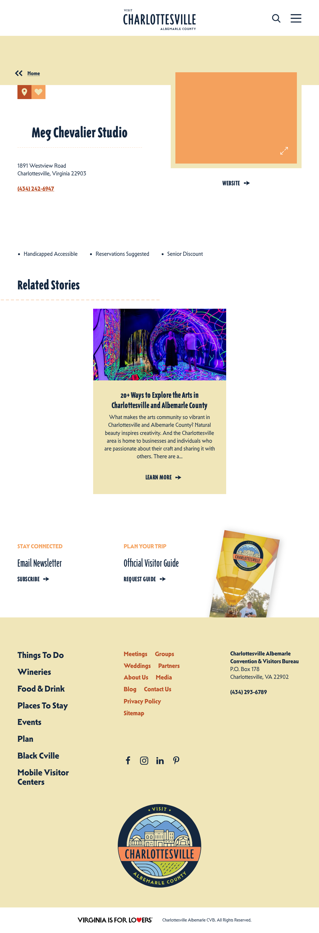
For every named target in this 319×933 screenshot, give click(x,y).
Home (33, 73)
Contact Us (157, 689)
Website (231, 183)
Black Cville (38, 755)
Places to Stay (42, 705)
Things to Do (40, 655)
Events (29, 722)
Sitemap (134, 713)
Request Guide (140, 579)
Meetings (135, 654)
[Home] (159, 19)
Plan (25, 739)
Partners (169, 665)
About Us (136, 677)
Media (164, 677)
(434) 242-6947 (35, 188)
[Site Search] (276, 18)
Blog (130, 689)
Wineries (34, 672)
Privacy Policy (142, 701)
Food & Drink (41, 688)
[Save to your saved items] (38, 92)
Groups (164, 654)
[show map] (24, 92)
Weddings (137, 665)
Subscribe (28, 579)
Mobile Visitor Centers (43, 777)
